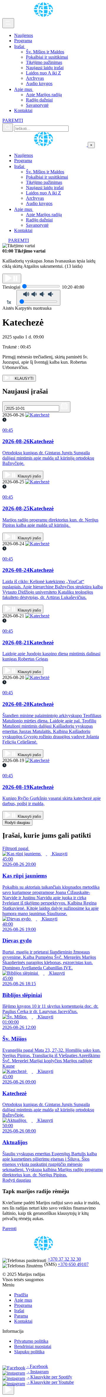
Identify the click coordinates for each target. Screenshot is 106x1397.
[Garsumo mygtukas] (38, 298)
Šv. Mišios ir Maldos (45, 51)
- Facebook (37, 1366)
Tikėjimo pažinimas (44, 62)
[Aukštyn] (8, 1390)
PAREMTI (12, 120)
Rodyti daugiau (17, 822)
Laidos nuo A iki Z (43, 72)
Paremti (9, 1228)
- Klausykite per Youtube (50, 1382)
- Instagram (37, 1371)
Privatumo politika (31, 1341)
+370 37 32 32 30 (64, 1259)
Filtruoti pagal (15, 848)
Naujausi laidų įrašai (45, 67)
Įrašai (19, 46)
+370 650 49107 (73, 1264)
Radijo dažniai (39, 99)
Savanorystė (37, 105)
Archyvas (35, 78)
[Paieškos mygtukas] (7, 127)
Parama (21, 1315)
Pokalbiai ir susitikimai (47, 57)
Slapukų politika (29, 1351)
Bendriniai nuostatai (32, 1346)
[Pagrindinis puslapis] (44, 15)
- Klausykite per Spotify (49, 1376)
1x (8, 302)
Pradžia (21, 1294)
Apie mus (23, 89)
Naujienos (23, 35)
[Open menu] (8, 23)
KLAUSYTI (24, 378)
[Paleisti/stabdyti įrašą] (11, 278)
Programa (23, 40)
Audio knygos (39, 83)
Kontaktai (23, 110)
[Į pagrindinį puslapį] (45, 144)
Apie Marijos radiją (44, 94)
